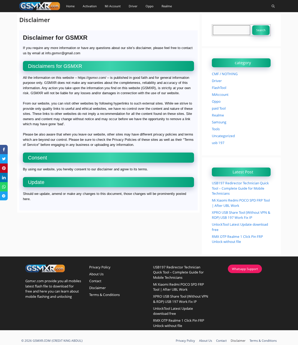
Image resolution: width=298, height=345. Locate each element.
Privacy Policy (99, 267)
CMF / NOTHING (225, 74)
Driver (133, 6)
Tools (216, 129)
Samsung (219, 122)
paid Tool (219, 108)
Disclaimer (97, 287)
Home (70, 6)
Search (261, 30)
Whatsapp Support (245, 269)
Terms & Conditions (104, 294)
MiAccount (220, 94)
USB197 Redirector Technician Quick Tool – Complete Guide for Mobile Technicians (240, 188)
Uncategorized (223, 136)
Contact (95, 281)
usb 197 (218, 142)
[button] (273, 6)
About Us (96, 274)
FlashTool (219, 87)
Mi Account (113, 6)
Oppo (149, 6)
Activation (90, 6)
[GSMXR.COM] (39, 6)
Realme (167, 6)
